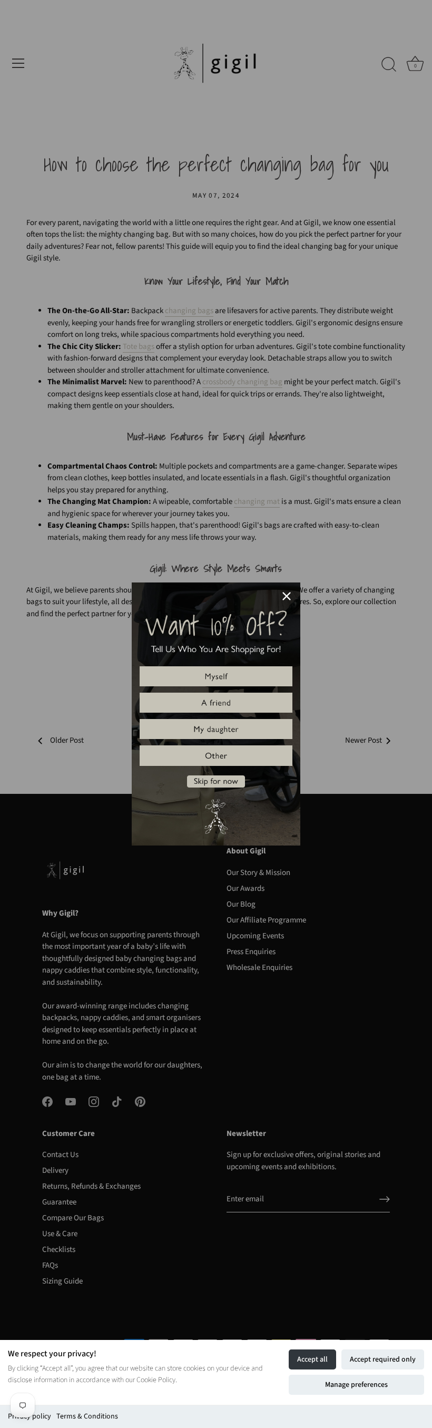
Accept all (312, 1359)
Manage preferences (356, 1385)
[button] (216, 676)
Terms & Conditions (87, 1416)
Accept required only (383, 1359)
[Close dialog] (286, 596)
